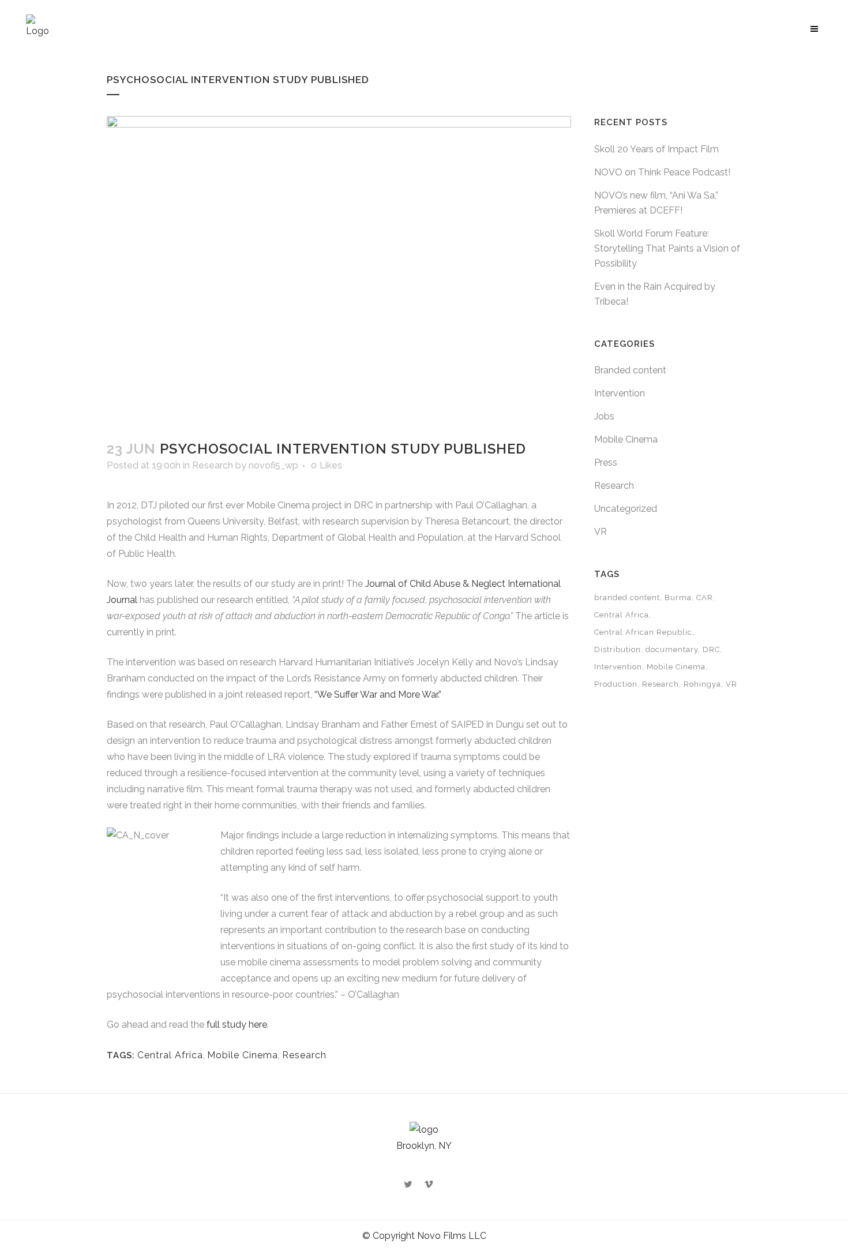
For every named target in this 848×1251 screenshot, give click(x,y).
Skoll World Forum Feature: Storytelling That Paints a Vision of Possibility (667, 248)
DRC (711, 649)
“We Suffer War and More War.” (377, 694)
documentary (672, 649)
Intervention (619, 393)
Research (212, 465)
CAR (704, 597)
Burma (678, 597)
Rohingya (702, 684)
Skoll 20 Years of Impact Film (656, 149)
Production (615, 684)
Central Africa (170, 1055)
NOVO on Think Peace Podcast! (662, 172)
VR (600, 531)
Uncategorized (625, 508)
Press (605, 462)
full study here (237, 1024)
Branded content (630, 370)
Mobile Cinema (242, 1055)
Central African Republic (643, 632)
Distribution (617, 649)
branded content (627, 597)
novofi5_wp (273, 465)
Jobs (604, 416)
